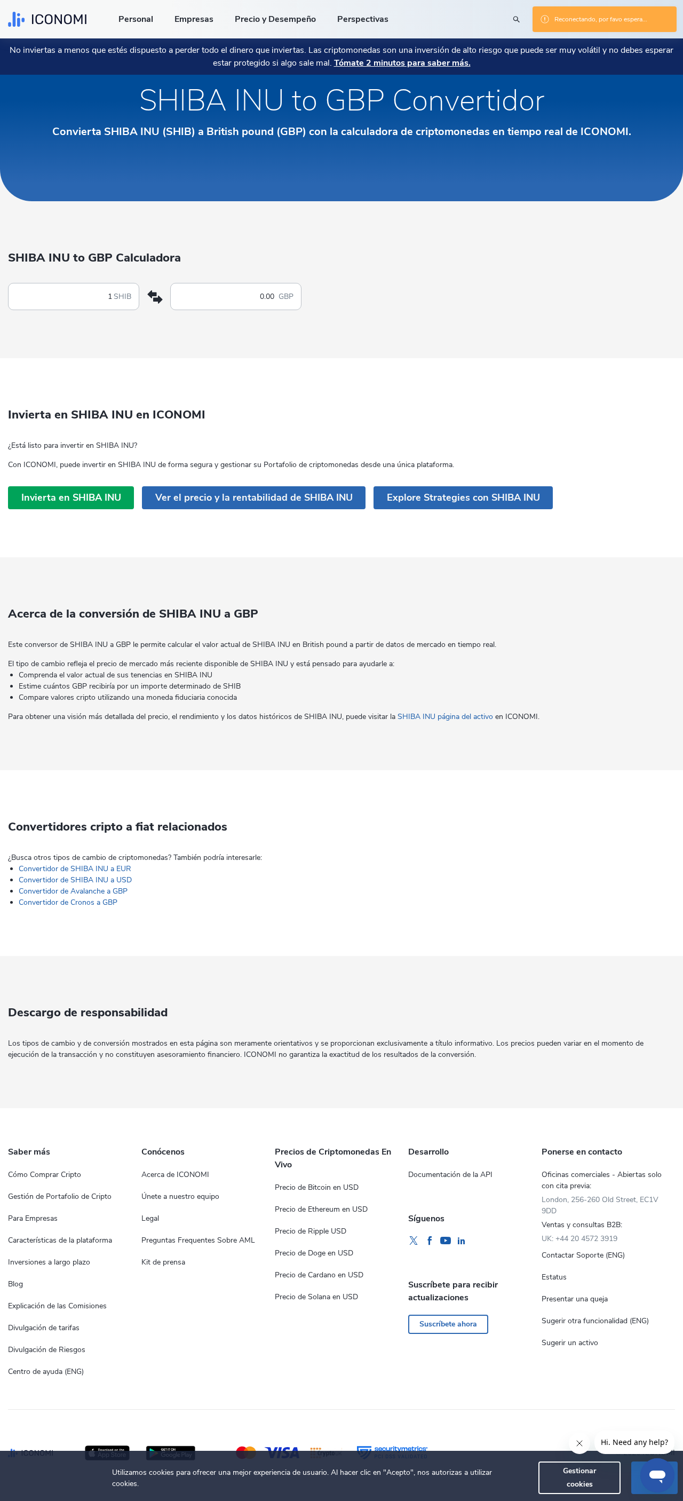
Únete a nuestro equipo (180, 1196)
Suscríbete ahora (448, 1324)
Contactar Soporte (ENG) (583, 1255)
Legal (150, 1218)
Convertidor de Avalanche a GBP (73, 891)
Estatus (554, 1277)
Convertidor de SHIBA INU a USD (75, 880)
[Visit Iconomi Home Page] (47, 19)
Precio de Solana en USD (316, 1297)
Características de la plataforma (60, 1240)
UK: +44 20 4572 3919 (579, 1239)
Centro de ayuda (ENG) (46, 1371)
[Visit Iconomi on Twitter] (413, 1241)
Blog (15, 1284)
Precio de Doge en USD (314, 1253)
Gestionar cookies (579, 1477)
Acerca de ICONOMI (175, 1175)
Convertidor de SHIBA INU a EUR (75, 869)
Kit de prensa (163, 1262)
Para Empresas (33, 1218)
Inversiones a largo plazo (49, 1262)
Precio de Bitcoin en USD (317, 1187)
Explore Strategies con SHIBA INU (463, 497)
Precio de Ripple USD (310, 1231)
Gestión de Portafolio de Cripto (60, 1196)
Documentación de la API (450, 1175)
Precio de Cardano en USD (319, 1275)
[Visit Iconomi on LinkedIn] (461, 1241)
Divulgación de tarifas (44, 1328)
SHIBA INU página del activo (445, 717)
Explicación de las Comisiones (57, 1306)
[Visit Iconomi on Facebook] (429, 1241)
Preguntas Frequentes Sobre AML (198, 1240)
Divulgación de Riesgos (46, 1350)
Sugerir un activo (570, 1343)
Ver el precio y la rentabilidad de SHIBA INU (254, 497)
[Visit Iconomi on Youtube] (445, 1241)
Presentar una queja (575, 1299)
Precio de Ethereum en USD (321, 1209)
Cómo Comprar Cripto (44, 1175)
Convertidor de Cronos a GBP (68, 902)
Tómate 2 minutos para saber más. (402, 63)
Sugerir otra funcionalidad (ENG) (595, 1321)
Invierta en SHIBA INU (71, 497)
